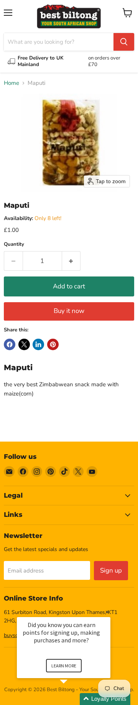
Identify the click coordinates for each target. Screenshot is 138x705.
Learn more (63, 666)
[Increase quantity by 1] (71, 261)
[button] (72, 699)
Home (11, 83)
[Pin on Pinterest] (53, 344)
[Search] (123, 42)
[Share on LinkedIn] (38, 344)
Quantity (14, 244)
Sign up (111, 570)
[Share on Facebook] (9, 344)
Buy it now (69, 310)
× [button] (106, 612)
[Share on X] (24, 344)
